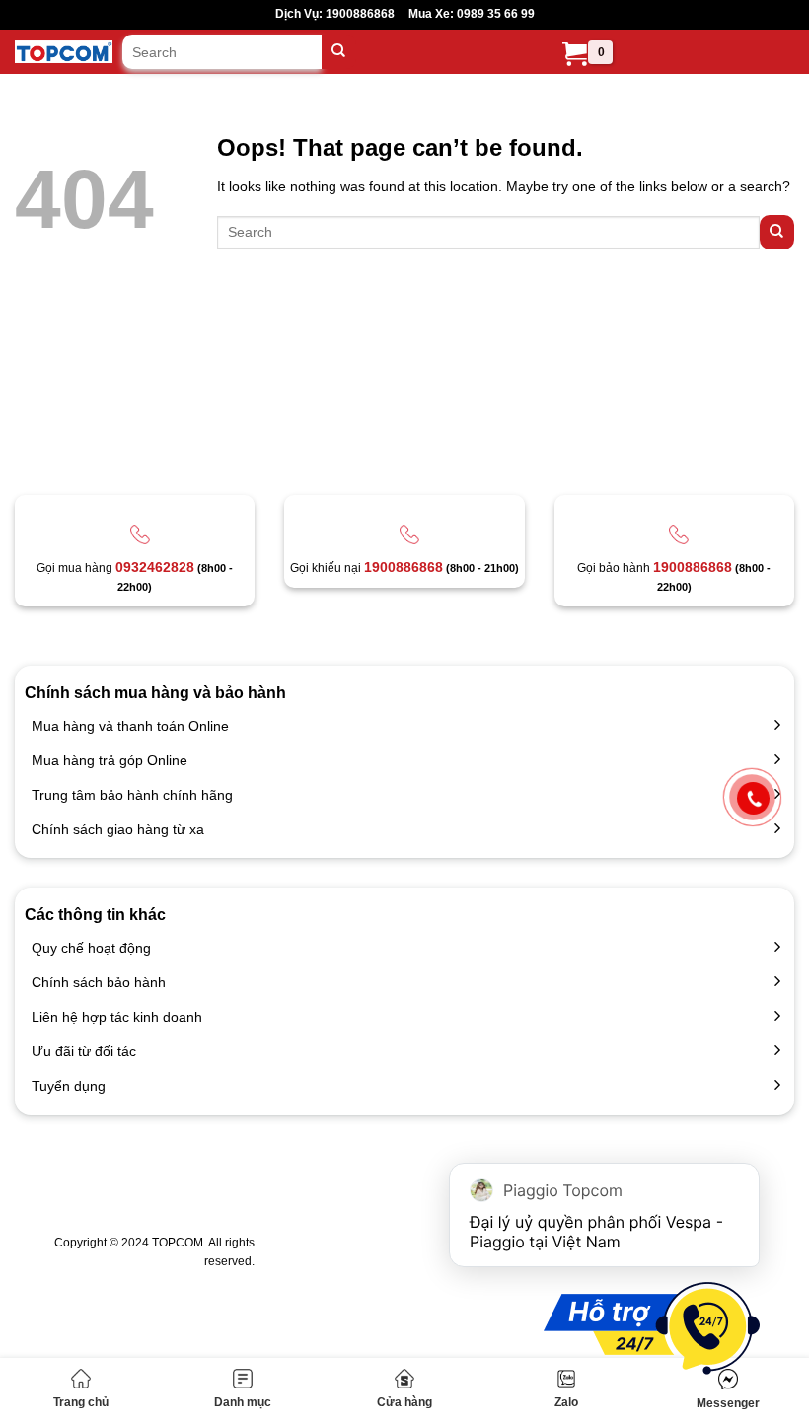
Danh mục (242, 1402)
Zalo (566, 1402)
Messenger (728, 1403)
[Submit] (339, 52)
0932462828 (154, 567)
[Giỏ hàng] (574, 54)
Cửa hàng (404, 1402)
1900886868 (403, 567)
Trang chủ (81, 1402)
